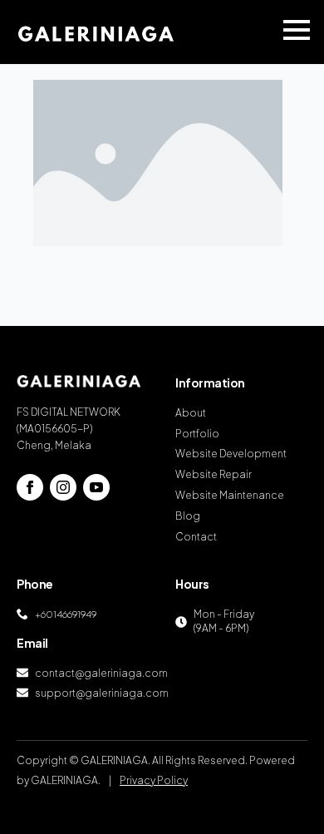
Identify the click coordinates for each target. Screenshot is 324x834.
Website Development (231, 453)
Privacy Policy (154, 780)
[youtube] (96, 487)
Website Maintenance (229, 495)
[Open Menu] (296, 30)
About (190, 413)
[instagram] (63, 487)
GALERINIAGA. (66, 780)
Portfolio (197, 433)
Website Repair (213, 474)
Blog (187, 516)
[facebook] (30, 487)
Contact (196, 537)
